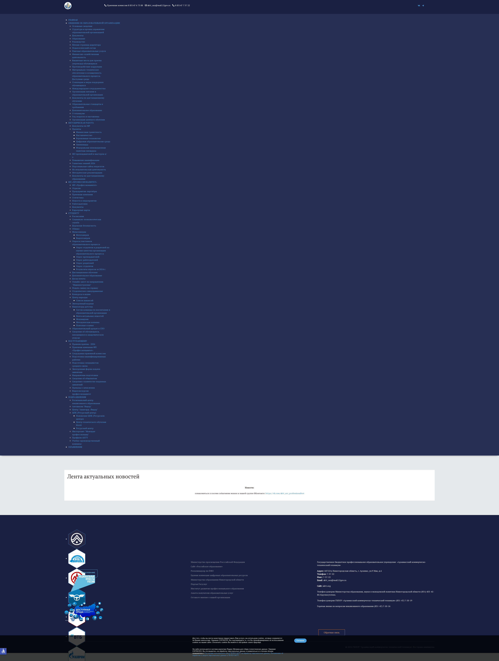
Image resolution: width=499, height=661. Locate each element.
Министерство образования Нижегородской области (217, 579)
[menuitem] (73, 19)
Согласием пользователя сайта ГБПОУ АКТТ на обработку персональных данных (237, 653)
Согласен (300, 641)
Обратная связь (332, 632)
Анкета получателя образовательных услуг (212, 593)
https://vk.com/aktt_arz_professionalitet (285, 493)
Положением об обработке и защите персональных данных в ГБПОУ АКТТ (237, 654)
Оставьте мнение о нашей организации (210, 597)
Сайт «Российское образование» (207, 566)
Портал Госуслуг (199, 584)
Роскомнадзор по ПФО (202, 570)
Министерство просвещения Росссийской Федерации (218, 562)
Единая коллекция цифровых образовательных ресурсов (219, 575)
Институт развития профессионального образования (217, 588)
